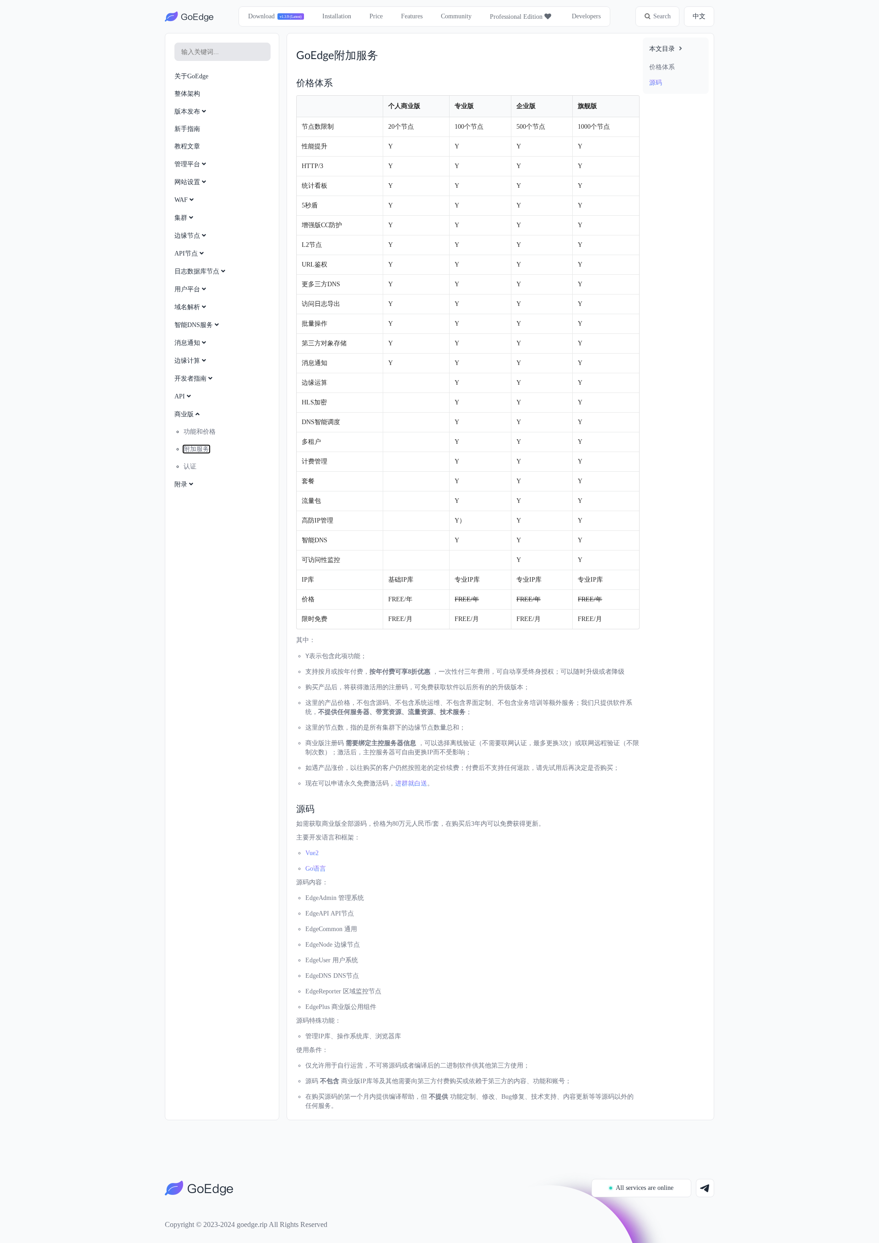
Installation (336, 16)
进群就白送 (411, 783)
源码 (655, 82)
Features (412, 16)
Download (261, 16)
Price (376, 16)
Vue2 (312, 853)
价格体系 (662, 67)
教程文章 (187, 146)
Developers (586, 16)
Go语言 (315, 868)
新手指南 (187, 128)
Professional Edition (517, 16)
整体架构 (187, 93)
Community (456, 16)
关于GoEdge (191, 76)
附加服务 (196, 449)
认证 (190, 466)
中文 (699, 16)
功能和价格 (200, 431)
